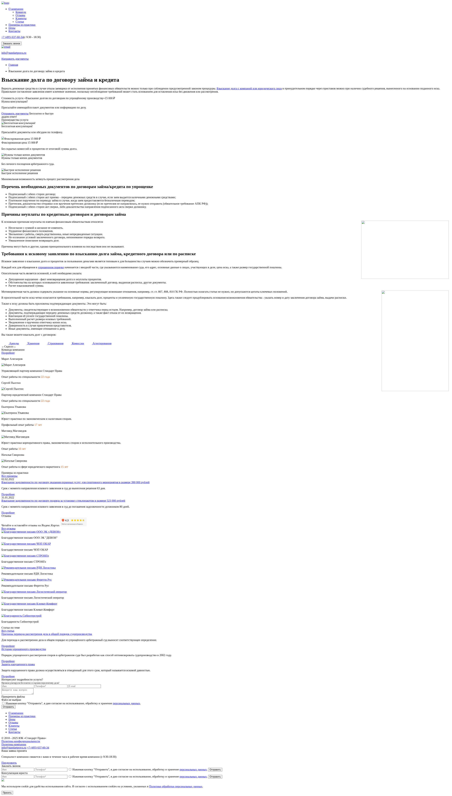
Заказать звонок (11, 43)
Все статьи (7, 630)
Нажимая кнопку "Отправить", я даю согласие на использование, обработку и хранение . (73, 703)
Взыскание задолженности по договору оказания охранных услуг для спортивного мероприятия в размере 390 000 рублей (75, 482)
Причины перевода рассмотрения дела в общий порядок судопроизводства (46, 633)
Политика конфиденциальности (20, 741)
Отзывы (20, 15)
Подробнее (8, 352)
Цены (11, 27)
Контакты (14, 31)
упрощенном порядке (51, 267)
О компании (15, 8)
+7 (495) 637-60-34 (12, 37)
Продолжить (9, 762)
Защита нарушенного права (18, 664)
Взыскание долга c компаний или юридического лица (249, 88)
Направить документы (15, 58)
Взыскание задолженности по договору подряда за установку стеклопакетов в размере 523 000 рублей (63, 500)
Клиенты (21, 18)
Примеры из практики (21, 24)
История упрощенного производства (23, 649)
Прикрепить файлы (13, 696)
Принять (7, 792)
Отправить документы (15, 113)
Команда (21, 12)
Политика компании (13, 744)
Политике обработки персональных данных (175, 786)
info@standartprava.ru (13, 52)
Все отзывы (8, 528)
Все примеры (9, 475)
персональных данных (126, 703)
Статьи (20, 21)
